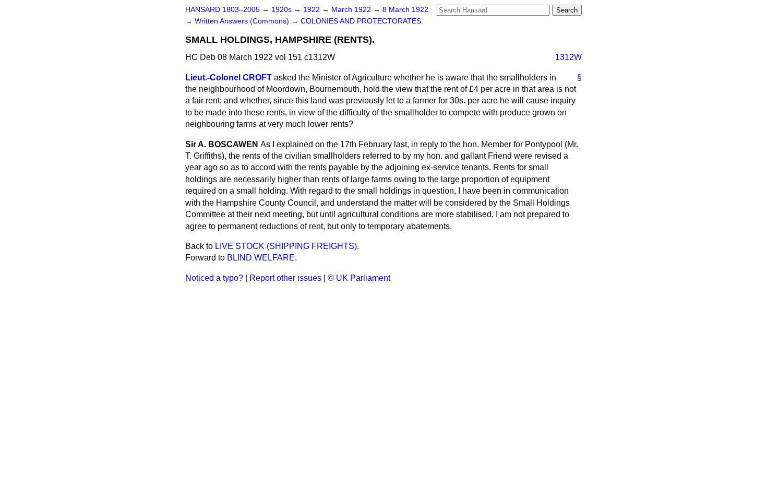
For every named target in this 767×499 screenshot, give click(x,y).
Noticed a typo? (214, 278)
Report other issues (285, 278)
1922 (312, 10)
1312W (568, 57)
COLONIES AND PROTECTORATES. (362, 21)
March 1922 (352, 10)
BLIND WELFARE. (262, 257)
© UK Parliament (359, 278)
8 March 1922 (405, 10)
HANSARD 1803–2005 (222, 10)
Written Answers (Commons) (243, 21)
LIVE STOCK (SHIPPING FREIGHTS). (287, 246)
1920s (282, 10)
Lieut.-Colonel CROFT (228, 77)
